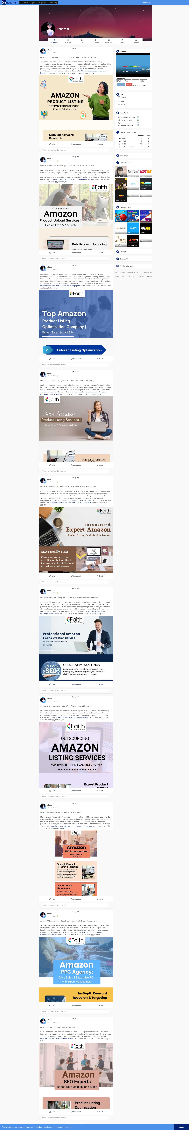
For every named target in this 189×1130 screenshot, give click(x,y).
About (117, 276)
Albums (123, 155)
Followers (123, 207)
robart (61, 29)
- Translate (53, 52)
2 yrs (47, 52)
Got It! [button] (181, 1127)
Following (123, 163)
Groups (123, 259)
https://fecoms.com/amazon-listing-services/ (70, 717)
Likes (122, 252)
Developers (140, 276)
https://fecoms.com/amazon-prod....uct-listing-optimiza (61, 285)
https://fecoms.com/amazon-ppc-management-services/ (71, 826)
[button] (39, 2)
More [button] (149, 276)
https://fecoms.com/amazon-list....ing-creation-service (70, 179)
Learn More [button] (69, 1127)
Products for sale (126, 266)
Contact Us (130, 276)
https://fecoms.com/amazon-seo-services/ (56, 1038)
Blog (123, 276)
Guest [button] (146, 2)
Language (148, 272)
